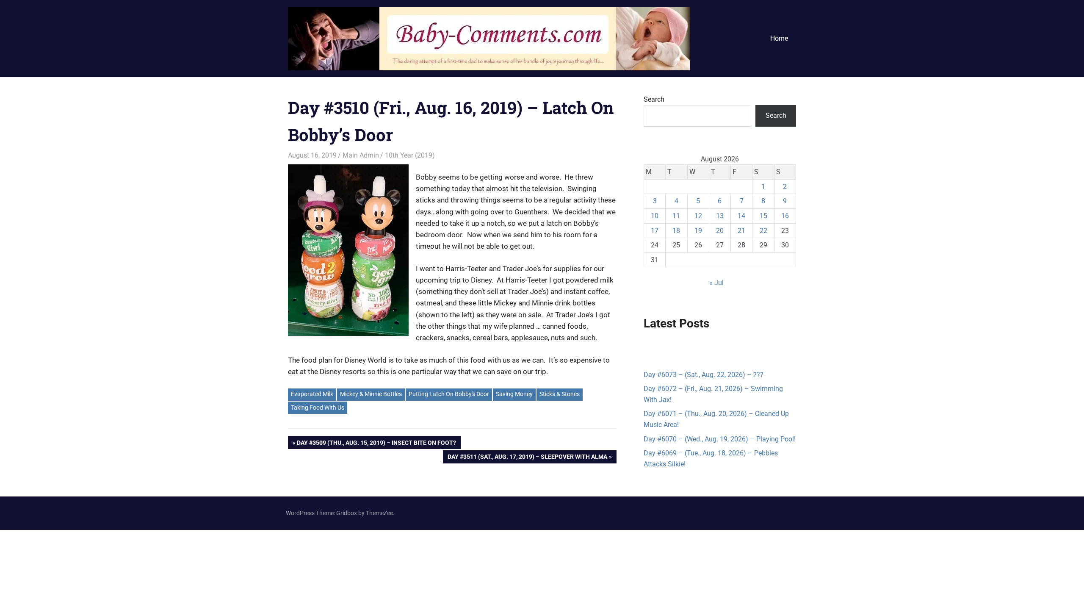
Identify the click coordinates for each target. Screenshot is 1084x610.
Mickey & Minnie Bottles (371, 394)
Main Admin (361, 155)
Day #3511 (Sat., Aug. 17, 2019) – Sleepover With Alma (527, 458)
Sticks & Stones (559, 394)
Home (779, 38)
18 (676, 231)
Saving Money (514, 394)
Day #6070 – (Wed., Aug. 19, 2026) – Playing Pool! (720, 439)
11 (676, 216)
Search (654, 99)
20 (720, 231)
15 (763, 216)
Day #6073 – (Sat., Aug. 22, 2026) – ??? (703, 375)
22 (763, 231)
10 (654, 216)
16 (785, 216)
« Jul (716, 283)
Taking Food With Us (317, 407)
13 (720, 216)
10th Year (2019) (410, 155)
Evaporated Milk (312, 394)
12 (698, 216)
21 (741, 231)
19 (698, 231)
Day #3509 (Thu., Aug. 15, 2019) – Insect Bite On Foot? (376, 444)
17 (654, 231)
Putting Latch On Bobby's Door (449, 394)
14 (741, 216)
